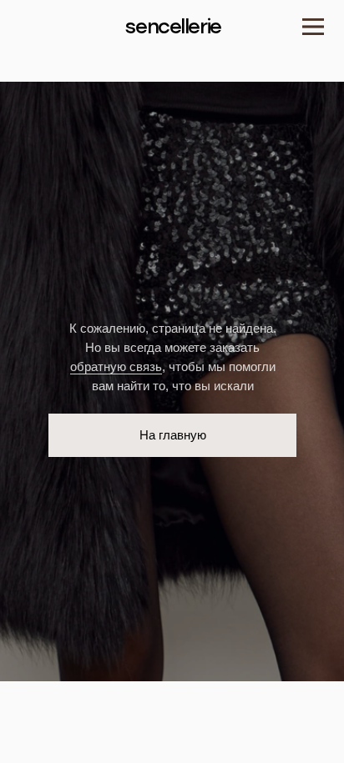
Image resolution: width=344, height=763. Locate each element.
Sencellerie (172, 26)
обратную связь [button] (116, 366)
